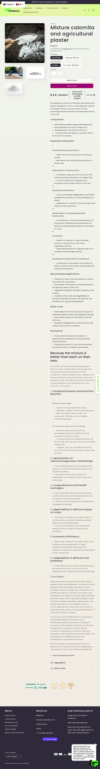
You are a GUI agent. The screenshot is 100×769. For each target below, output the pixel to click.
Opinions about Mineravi (14, 733)
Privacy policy (10, 719)
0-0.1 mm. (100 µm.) (71, 65)
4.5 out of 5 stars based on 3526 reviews (77, 94)
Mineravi (13, 763)
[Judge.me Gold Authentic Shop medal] (54, 686)
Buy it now (71, 86)
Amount (53, 69)
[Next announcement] (94, 2)
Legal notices (10, 715)
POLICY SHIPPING (11, 726)
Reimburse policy (11, 722)
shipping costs (68, 49)
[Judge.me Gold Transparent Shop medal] (62, 686)
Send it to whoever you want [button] (64, 655)
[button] (28, 8)
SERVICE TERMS (10, 729)
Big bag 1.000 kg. (72, 58)
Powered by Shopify (22, 763)
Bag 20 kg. (56, 58)
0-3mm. (55, 65)
